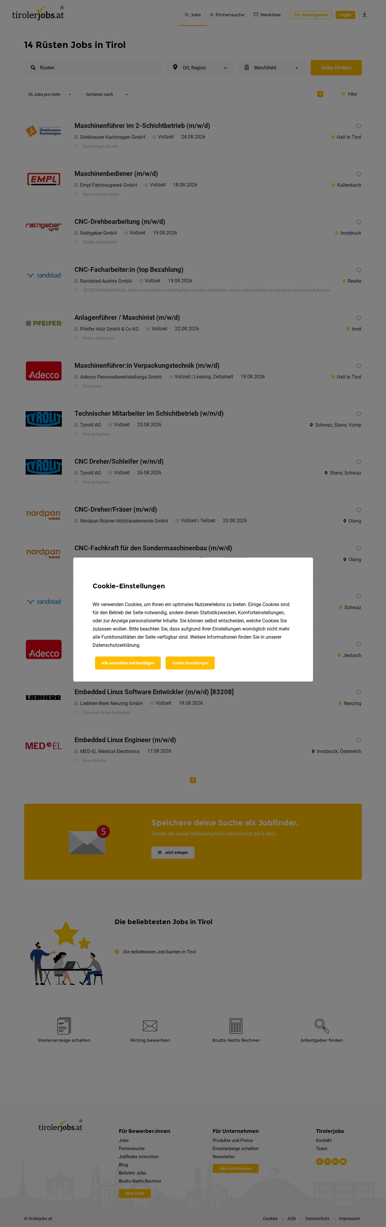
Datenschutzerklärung (116, 645)
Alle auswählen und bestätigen (128, 663)
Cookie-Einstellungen (190, 663)
